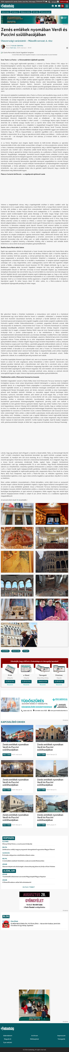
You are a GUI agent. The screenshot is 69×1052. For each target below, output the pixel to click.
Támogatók (61, 1039)
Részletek (10, 685)
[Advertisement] (34, 189)
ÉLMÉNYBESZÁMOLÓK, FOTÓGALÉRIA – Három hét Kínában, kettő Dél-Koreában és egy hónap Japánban (36, 924)
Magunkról (7, 1039)
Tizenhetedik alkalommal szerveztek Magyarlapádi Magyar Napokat (24, 876)
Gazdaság (6, 853)
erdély (36, 12)
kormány (6, 12)
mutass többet (29, 887)
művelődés (5, 651)
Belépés (54, 2)
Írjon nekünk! (7, 1042)
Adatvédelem (7, 1036)
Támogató (43, 675)
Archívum (34, 1036)
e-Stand (26, 675)
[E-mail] (56, 6)
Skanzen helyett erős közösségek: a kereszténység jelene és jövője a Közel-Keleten (28, 866)
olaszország (15, 651)
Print (10, 675)
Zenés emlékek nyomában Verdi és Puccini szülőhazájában (16, 747)
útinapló (25, 651)
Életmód (5, 841)
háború (15, 12)
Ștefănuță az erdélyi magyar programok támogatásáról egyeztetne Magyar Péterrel (28, 849)
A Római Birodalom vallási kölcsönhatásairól (16, 882)
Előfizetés (63, 1)
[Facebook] (52, 6)
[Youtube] (59, 6)
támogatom (42, 681)
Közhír (4, 864)
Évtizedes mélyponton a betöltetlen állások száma (18, 855)
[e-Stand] (62, 6)
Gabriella (20, 45)
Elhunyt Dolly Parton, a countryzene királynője (17, 844)
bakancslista (26, 12)
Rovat (8, 48)
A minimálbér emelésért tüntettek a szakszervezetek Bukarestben (23, 861)
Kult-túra (13, 48)
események (46, 12)
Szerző (8, 45)
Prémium (59, 675)
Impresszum (61, 1036)
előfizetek (10, 681)
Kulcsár (14, 45)
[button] (17, 514)
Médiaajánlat (34, 1039)
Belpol (4, 847)
